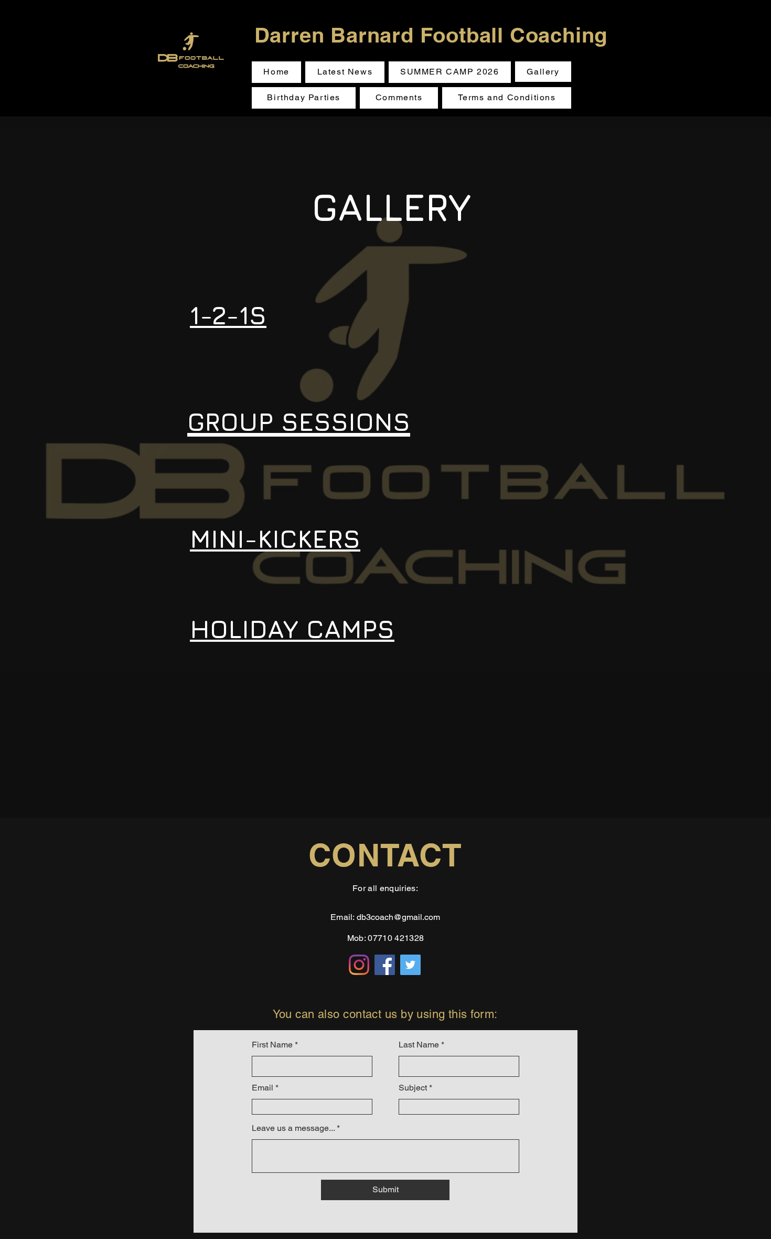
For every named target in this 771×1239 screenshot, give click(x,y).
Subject (413, 1088)
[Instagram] (359, 965)
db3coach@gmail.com (398, 917)
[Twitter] (410, 965)
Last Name (419, 1045)
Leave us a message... (293, 1128)
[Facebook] (384, 965)
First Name (272, 1045)
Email (262, 1088)
